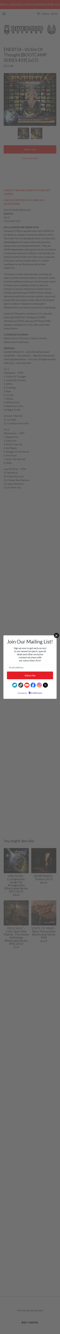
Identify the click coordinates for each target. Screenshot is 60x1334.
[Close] (56, 635)
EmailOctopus (36, 693)
